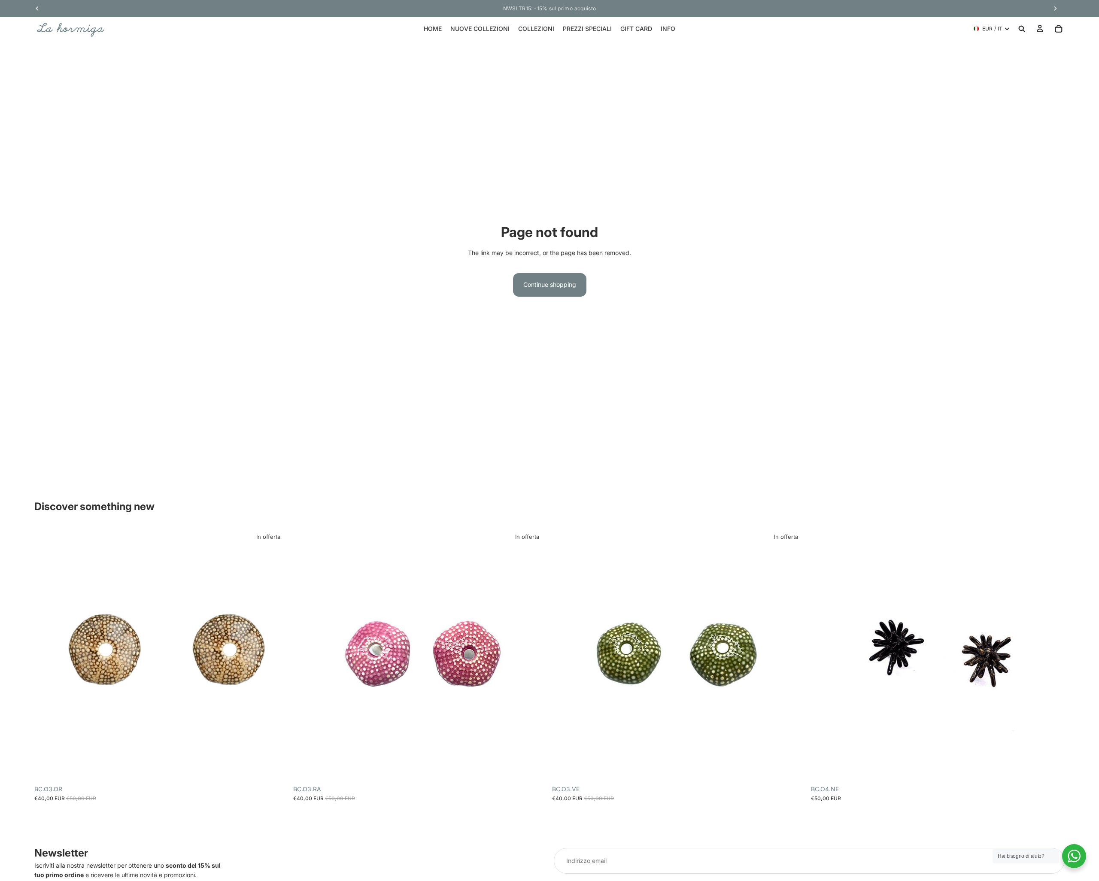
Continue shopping (549, 284)
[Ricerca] (1021, 28)
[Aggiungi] (274, 767)
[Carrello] (1058, 28)
